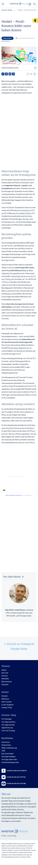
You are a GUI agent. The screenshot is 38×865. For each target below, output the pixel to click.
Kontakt (5, 696)
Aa (31, 74)
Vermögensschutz (8, 725)
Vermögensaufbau (8, 722)
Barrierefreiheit (7, 754)
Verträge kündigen (9, 756)
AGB (3, 751)
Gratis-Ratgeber (8, 705)
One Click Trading (8, 731)
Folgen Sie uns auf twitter (16, 777)
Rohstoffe (5, 679)
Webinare (5, 699)
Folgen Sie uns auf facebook (17, 770)
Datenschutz (6, 745)
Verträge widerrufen (9, 759)
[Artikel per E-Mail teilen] (10, 74)
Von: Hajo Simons (12, 576)
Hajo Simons (6, 41)
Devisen (5, 676)
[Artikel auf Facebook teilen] (3, 74)
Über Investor (7, 702)
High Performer (7, 728)
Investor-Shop (7, 707)
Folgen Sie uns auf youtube (16, 783)
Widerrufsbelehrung (9, 748)
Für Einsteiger (7, 719)
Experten (5, 684)
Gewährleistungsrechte (10, 762)
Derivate (5, 673)
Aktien (4, 670)
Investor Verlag (7, 10)
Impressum (6, 742)
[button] (35, 20)
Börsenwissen (7, 681)
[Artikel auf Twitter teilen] (6, 74)
